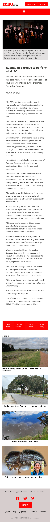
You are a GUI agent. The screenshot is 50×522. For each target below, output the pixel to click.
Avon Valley (42, 325)
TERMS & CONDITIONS (23, 512)
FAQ (14, 512)
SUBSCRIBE (31, 4)
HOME (25, 505)
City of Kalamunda (19, 326)
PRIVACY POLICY (7, 512)
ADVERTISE (34, 512)
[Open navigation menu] (24, 11)
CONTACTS (43, 512)
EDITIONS (42, 4)
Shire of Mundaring (30, 326)
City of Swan (8, 326)
